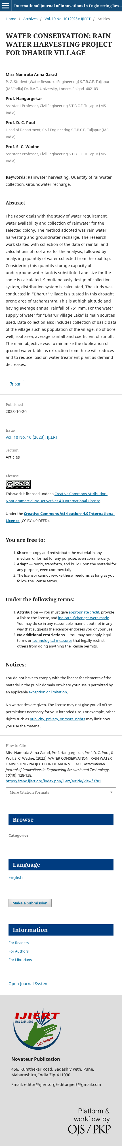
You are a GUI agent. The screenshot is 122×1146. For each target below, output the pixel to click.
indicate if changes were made (83, 617)
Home (11, 18)
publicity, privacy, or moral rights (57, 718)
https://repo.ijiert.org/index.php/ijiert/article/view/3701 (53, 780)
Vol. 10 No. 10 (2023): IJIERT (68, 18)
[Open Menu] (5, 5)
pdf (17, 384)
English (16, 877)
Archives (30, 18)
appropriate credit (84, 612)
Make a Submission (30, 903)
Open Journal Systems (30, 983)
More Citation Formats (29, 792)
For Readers (19, 942)
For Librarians (20, 959)
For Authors (19, 951)
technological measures (52, 640)
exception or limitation (48, 692)
